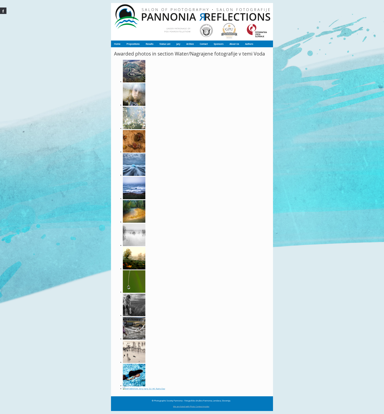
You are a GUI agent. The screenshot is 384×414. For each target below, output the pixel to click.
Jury (178, 43)
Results (149, 43)
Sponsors (219, 43)
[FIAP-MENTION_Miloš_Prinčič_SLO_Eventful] (134, 362)
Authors (249, 43)
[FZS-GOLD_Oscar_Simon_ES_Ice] (134, 175)
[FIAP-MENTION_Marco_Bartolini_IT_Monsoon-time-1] (134, 338)
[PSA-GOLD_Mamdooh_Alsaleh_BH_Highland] (134, 152)
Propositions (133, 43)
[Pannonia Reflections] (192, 22)
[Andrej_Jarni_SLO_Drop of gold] (134, 292)
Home (117, 43)
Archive (190, 43)
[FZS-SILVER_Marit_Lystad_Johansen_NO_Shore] (134, 198)
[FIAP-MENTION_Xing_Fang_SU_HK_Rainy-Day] (144, 388)
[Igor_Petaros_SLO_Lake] (134, 268)
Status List (164, 43)
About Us (234, 43)
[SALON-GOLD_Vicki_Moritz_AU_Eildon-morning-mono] (134, 245)
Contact (204, 43)
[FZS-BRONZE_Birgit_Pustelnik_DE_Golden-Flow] (134, 222)
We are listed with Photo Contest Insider (191, 406)
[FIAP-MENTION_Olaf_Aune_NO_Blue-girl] (134, 385)
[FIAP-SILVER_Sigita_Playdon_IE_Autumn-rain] (134, 105)
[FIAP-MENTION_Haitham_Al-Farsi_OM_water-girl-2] (134, 315)
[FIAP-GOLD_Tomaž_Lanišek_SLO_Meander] (134, 81)
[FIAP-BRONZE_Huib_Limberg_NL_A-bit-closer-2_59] (134, 128)
